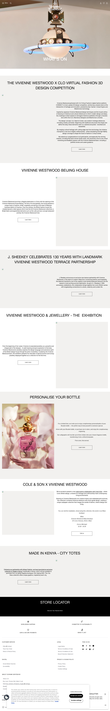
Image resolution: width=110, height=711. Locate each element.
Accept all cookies (76, 695)
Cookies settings (76, 700)
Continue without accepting (76, 691)
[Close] (105, 694)
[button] (6, 697)
